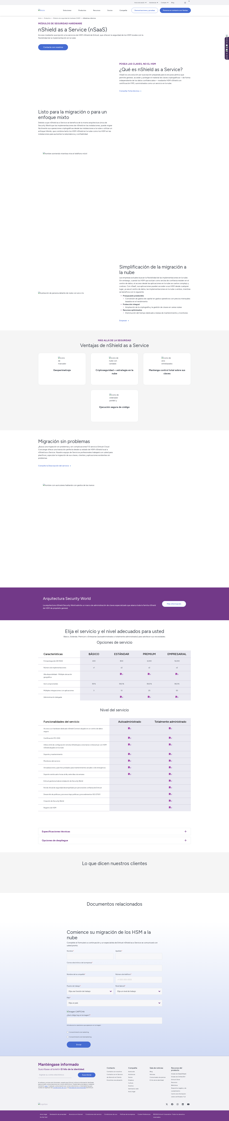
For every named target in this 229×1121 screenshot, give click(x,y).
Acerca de (131, 1071)
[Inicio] (41, 10)
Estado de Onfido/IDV (178, 1077)
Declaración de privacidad (77, 1087)
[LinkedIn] (182, 1104)
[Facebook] (172, 1104)
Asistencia (131, 1074)
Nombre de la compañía (75, 974)
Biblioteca (174, 1085)
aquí (46, 1086)
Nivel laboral (120, 986)
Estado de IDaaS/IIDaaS (178, 1074)
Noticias (152, 1074)
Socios (130, 1077)
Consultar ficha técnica (129, 91)
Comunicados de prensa (157, 1077)
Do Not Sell (43, 1117)
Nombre (70, 951)
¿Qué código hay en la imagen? (78, 1015)
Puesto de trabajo (73, 986)
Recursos (174, 1082)
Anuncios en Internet (76, 1114)
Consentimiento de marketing (79, 1032)
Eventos (131, 1086)
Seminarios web (133, 1089)
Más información (174, 604)
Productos (47, 18)
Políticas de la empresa (127, 1114)
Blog (172, 2)
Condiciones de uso (59, 1087)
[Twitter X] (166, 1104)
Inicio (40, 18)
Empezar (123, 320)
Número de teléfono (123, 974)
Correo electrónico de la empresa (79, 963)
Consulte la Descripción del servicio (53, 466)
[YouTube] (188, 1104)
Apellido (118, 951)
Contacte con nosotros (53, 47)
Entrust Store (175, 1079)
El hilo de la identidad (157, 1080)
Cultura (130, 1083)
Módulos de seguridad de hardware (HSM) (66, 18)
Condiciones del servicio (93, 1114)
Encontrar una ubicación (114, 1080)
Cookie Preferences (144, 1114)
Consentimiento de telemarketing (80, 1037)
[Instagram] (177, 1104)
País (68, 998)
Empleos (131, 1080)
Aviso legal (131, 1091)
